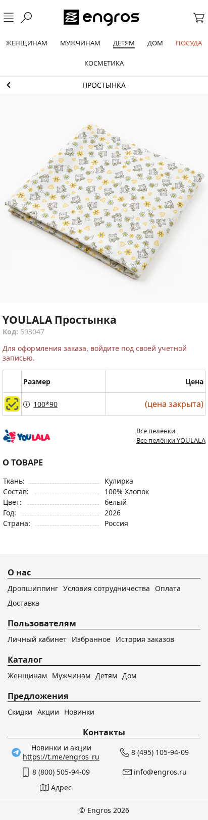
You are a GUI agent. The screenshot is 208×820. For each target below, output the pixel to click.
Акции (48, 712)
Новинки (79, 712)
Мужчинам (71, 675)
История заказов (145, 639)
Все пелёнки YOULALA (170, 440)
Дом (129, 675)
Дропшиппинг (33, 588)
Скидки (20, 712)
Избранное (91, 639)
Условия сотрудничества (106, 588)
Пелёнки (104, 85)
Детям (106, 675)
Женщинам (27, 675)
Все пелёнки (155, 430)
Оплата (168, 588)
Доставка (23, 603)
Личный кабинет (37, 639)
